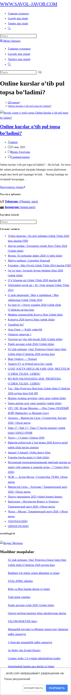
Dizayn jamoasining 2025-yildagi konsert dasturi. (35, 496)
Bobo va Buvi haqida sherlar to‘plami (29, 589)
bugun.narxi (20, 207)
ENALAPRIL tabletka (20, 581)
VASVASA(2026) (18, 521)
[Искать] (40, 72)
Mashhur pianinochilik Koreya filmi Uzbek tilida (35, 314)
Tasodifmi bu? (16, 324)
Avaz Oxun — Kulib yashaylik (25, 329)
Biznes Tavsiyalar (20, 152)
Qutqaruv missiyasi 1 (19, 334)
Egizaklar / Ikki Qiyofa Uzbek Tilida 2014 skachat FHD (39, 265)
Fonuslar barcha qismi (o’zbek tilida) (28, 457)
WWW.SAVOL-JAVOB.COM (28, 4)
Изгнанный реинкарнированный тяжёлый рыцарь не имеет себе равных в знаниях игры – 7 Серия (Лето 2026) (39, 467)
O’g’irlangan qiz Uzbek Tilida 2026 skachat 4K (34, 280)
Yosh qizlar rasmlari (19, 597)
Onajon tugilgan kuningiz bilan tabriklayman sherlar (37, 613)
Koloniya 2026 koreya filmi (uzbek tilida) (31, 319)
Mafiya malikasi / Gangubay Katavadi (29, 260)
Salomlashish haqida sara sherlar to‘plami (31, 666)
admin (14, 142)
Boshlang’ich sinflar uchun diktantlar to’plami (34, 573)
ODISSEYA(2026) (18, 526)
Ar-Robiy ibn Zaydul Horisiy (24, 650)
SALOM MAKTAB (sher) (22, 621)
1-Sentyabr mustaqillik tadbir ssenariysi (30, 642)
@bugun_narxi (21, 201)
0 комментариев (20, 157)
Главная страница (19, 48)
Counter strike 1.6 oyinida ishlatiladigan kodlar (34, 658)
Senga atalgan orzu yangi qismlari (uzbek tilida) (35, 403)
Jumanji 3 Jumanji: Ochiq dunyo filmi (29, 452)
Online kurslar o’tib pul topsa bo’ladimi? (29, 105)
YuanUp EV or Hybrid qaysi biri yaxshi (30, 363)
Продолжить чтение (12, 187)
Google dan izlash (19, 53)
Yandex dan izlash (19, 59)
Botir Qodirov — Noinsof (22, 359)
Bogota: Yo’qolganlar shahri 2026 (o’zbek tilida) (35, 255)
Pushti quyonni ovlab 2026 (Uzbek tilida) (31, 344)
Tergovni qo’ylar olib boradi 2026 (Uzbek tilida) (35, 339)
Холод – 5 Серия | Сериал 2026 (26, 437)
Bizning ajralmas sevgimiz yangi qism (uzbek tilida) (37, 398)
